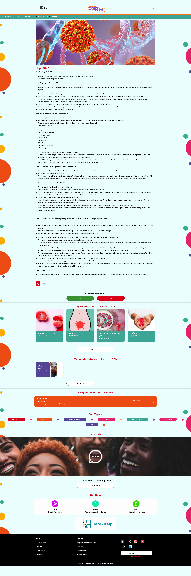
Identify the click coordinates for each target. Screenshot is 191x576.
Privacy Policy (41, 543)
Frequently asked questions (86, 543)
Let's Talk (80, 539)
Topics (17, 17)
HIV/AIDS (134, 333)
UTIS (70, 333)
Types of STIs (43, 17)
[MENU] (41, 7)
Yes (80, 298)
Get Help (80, 547)
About (38, 539)
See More (80, 383)
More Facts (95, 350)
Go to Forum (95, 486)
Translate (136, 556)
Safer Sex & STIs (29, 17)
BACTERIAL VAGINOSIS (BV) (109, 334)
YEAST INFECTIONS (47, 333)
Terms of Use (40, 551)
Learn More (136, 401)
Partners (39, 547)
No (111, 298)
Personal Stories (82, 555)
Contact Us (39, 555)
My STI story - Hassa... (41, 367)
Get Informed (81, 551)
